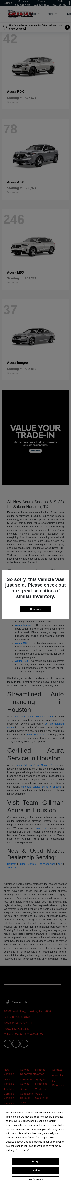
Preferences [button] (22, 1150)
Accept (35, 1161)
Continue (35, 609)
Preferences (35, 1179)
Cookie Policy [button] (57, 1141)
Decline (35, 1170)
